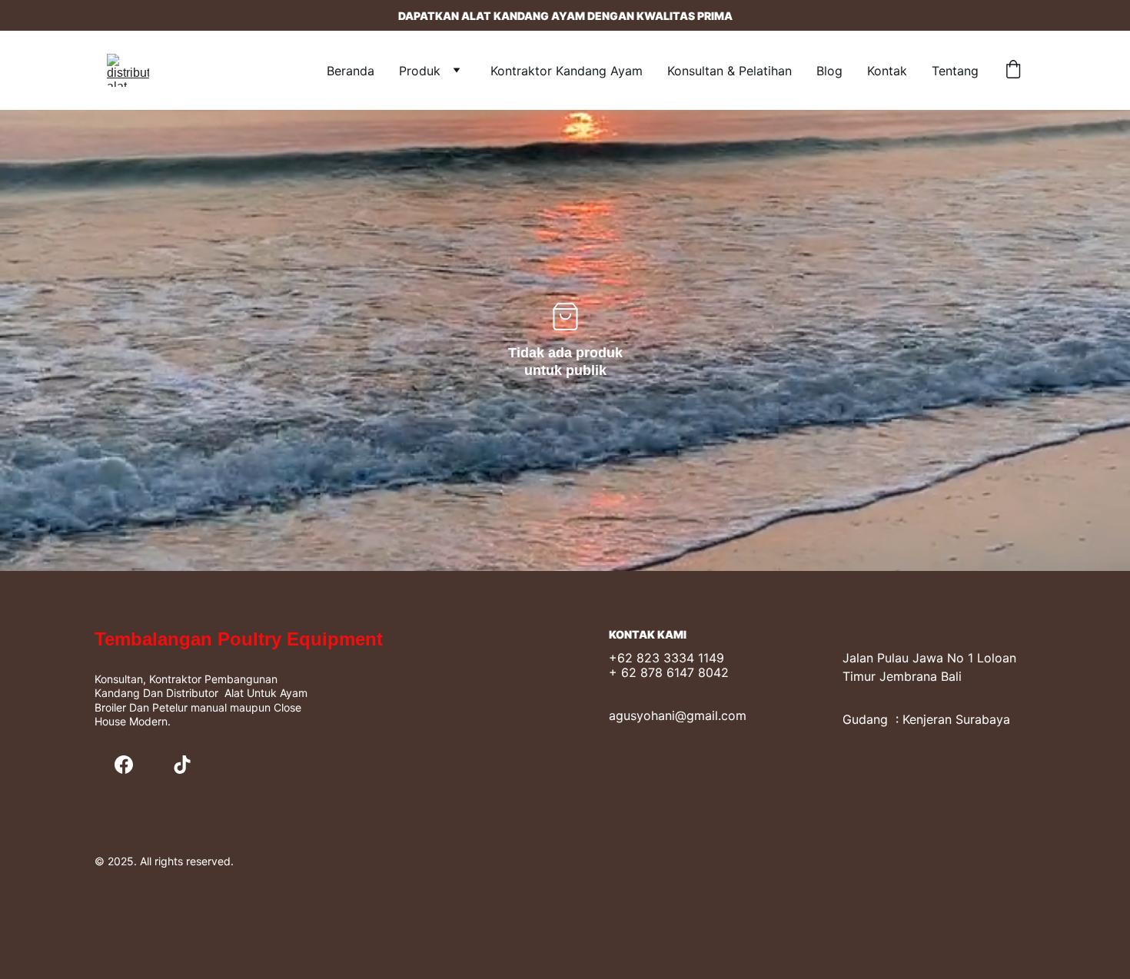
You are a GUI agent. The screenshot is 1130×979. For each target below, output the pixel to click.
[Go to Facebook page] (124, 764)
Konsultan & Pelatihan (729, 70)
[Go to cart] (1013, 70)
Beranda (350, 70)
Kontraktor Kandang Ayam (566, 70)
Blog (829, 70)
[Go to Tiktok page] (182, 764)
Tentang (955, 70)
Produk (419, 70)
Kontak (887, 70)
